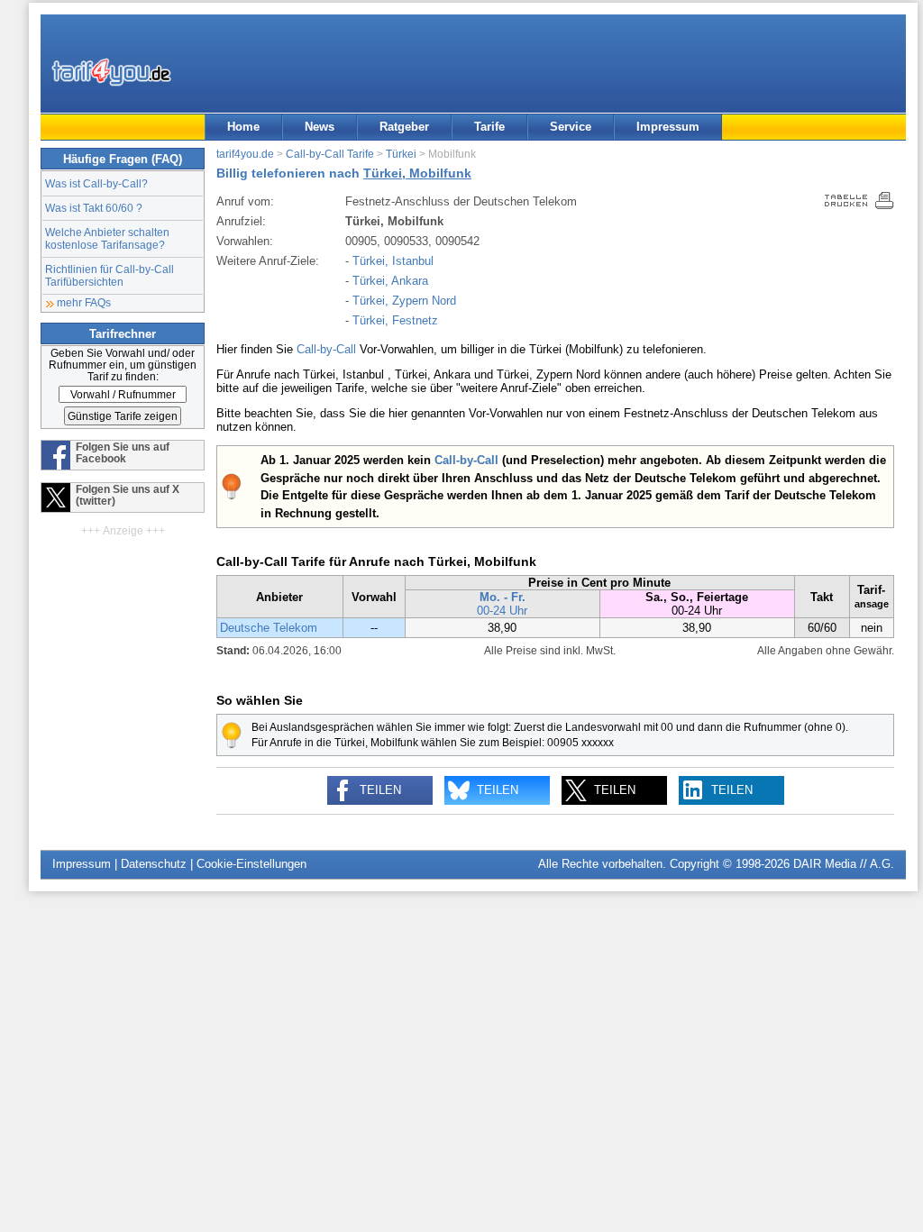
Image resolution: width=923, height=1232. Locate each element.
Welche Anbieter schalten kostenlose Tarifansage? (107, 238)
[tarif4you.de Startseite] (111, 72)
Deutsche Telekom (268, 627)
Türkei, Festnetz (395, 320)
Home (243, 126)
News (319, 126)
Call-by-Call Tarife (330, 154)
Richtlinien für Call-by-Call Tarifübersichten (109, 275)
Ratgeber (404, 126)
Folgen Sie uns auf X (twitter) (127, 494)
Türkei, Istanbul (393, 261)
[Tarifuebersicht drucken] (859, 205)
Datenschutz (154, 864)
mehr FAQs (84, 302)
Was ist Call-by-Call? (96, 183)
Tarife (489, 126)
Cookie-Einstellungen (251, 864)
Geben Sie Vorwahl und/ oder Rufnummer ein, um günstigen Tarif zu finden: (122, 364)
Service (570, 126)
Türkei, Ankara (390, 280)
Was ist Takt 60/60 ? (93, 208)
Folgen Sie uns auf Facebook (122, 452)
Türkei (401, 154)
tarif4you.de (245, 154)
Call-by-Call (326, 349)
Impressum (667, 126)
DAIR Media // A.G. (843, 864)
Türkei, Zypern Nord (404, 300)
